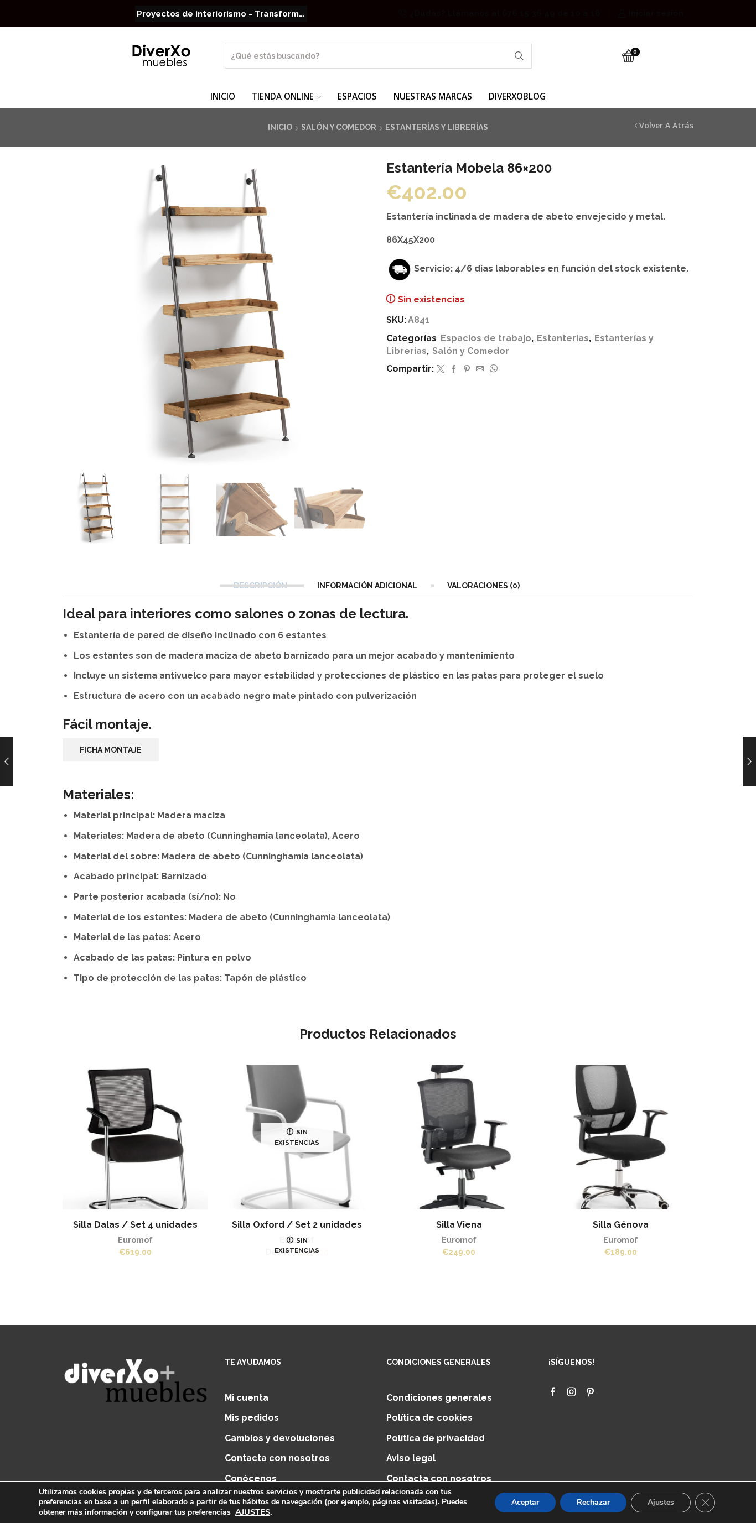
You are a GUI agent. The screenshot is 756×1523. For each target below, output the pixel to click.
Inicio (280, 127)
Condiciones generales (439, 1397)
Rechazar (593, 1502)
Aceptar (525, 1502)
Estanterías (563, 338)
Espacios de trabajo (486, 338)
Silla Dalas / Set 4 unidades (135, 1224)
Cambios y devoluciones (280, 1438)
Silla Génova (621, 1224)
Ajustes (661, 1502)
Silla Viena (459, 1224)
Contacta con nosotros (277, 1458)
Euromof (135, 1239)
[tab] (262, 586)
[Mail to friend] (479, 369)
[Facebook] (453, 369)
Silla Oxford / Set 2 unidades (297, 1224)
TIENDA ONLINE (283, 96)
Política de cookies (429, 1417)
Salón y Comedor (338, 127)
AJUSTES (252, 1512)
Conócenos (251, 1478)
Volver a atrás (666, 125)
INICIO (222, 96)
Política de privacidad (435, 1438)
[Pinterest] (466, 369)
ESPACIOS (357, 96)
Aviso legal (411, 1458)
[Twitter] (440, 369)
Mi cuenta (246, 1397)
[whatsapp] (492, 369)
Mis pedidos (252, 1417)
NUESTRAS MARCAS (432, 96)
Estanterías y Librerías (436, 127)
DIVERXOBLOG (517, 96)
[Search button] (519, 56)
